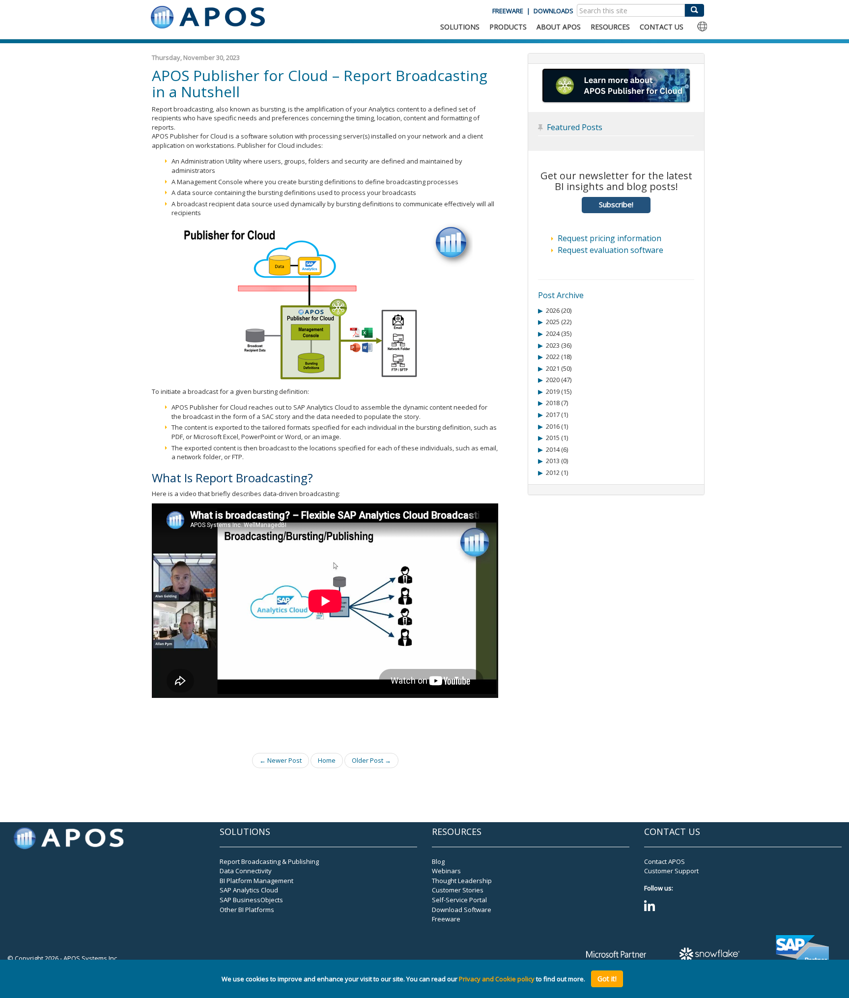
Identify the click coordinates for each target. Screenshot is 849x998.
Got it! (607, 978)
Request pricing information (609, 238)
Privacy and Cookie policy (497, 978)
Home (327, 760)
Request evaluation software (610, 250)
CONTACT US (661, 26)
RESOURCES (610, 26)
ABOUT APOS (559, 26)
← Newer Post (280, 760)
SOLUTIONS (460, 26)
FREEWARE (507, 10)
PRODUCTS (508, 26)
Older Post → (371, 760)
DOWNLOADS (553, 10)
